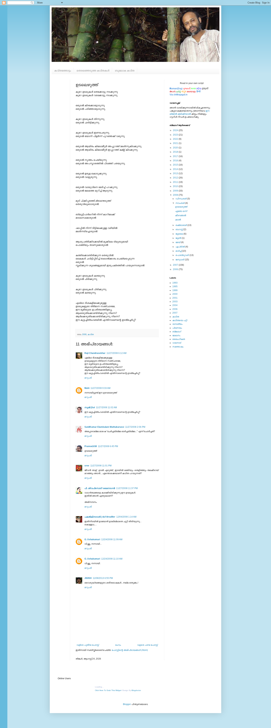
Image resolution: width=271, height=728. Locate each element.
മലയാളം (191, 91)
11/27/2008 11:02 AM (106, 407)
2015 (176, 164)
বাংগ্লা (193, 88)
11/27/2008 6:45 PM (108, 446)
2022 (176, 139)
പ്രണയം (177, 328)
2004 (175, 305)
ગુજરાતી (186, 88)
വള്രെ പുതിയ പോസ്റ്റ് (88, 645)
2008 (84, 334)
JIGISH (88, 578)
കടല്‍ (178, 219)
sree (86, 465)
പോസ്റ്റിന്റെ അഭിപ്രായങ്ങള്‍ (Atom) (130, 650)
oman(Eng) (176, 88)
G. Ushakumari (92, 539)
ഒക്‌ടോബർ (181, 225)
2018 (176, 152)
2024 (176, 130)
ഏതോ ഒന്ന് (181, 211)
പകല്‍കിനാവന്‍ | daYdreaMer (99, 517)
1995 (175, 286)
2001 (175, 298)
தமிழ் (178, 91)
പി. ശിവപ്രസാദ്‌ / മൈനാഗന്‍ (99, 488)
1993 (175, 283)
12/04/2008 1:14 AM (126, 517)
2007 (176, 265)
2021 (176, 143)
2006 (176, 269)
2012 (176, 177)
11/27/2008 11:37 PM (127, 488)
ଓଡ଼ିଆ (198, 88)
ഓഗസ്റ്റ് (179, 229)
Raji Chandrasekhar (94, 353)
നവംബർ (180, 203)
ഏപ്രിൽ (180, 246)
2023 (176, 134)
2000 (175, 294)
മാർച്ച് (179, 251)
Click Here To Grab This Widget (108, 690)
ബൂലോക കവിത (124, 70)
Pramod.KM (90, 446)
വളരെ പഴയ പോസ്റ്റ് (147, 645)
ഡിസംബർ (181, 198)
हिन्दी (199, 91)
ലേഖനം (176, 335)
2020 (176, 147)
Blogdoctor (136, 690)
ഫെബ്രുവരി (183, 255)
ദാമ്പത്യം (177, 324)
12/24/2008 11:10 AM (111, 559)
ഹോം (118, 645)
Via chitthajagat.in (178, 94)
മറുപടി (88, 378)
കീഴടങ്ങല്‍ (180, 215)
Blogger (127, 704)
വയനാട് (176, 343)
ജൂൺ (179, 238)
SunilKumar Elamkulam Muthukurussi (104, 427)
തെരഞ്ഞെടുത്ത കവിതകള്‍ (93, 70)
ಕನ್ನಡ (184, 91)
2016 (176, 160)
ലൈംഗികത (178, 339)
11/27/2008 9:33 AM (100, 388)
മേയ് (178, 242)
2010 (176, 186)
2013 (176, 173)
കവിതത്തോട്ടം (62, 70)
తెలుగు (173, 91)
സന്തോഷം (177, 346)
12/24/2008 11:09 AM (111, 539)
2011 (176, 182)
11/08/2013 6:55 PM (103, 578)
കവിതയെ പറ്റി (179, 320)
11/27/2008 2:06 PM (135, 427)
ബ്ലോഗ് (176, 331)
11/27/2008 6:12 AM (116, 353)
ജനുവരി (180, 259)
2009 (176, 190)
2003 (175, 301)
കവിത (91, 334)
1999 (175, 290)
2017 (176, 156)
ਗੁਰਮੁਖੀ (205, 88)
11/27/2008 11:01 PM (101, 465)
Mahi (86, 388)
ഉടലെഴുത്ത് (181, 206)
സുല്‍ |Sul (89, 407)
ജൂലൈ (180, 234)
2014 (176, 169)
